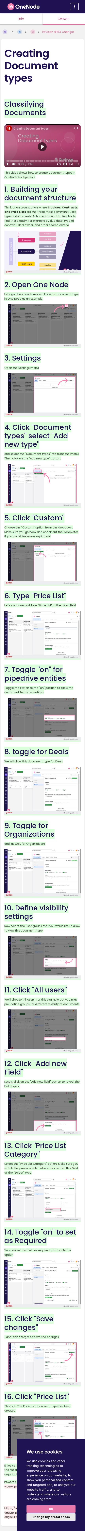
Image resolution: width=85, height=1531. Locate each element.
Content (64, 19)
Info (21, 19)
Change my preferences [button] (51, 1517)
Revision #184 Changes (58, 32)
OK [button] (51, 1509)
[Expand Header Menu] (74, 6)
